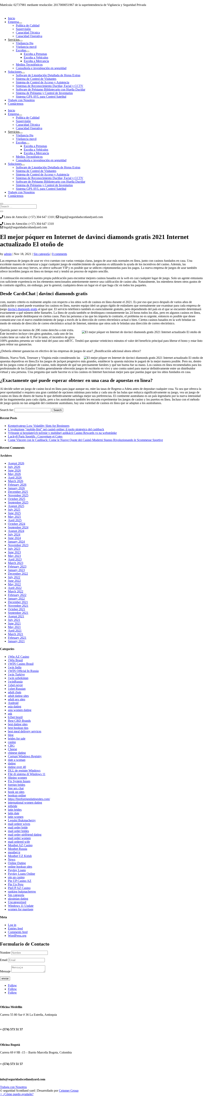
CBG (11, 745)
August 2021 (16, 616)
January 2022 (16, 598)
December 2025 (18, 491)
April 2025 (15, 520)
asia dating (14, 706)
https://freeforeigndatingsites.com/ (29, 799)
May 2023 (14, 555)
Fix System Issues (19, 781)
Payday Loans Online (21, 873)
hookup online (17, 795)
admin (8, 254)
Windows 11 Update (21, 905)
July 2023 (14, 548)
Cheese (12, 749)
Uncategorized (17, 902)
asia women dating (19, 710)
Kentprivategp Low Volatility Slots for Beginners (38, 425)
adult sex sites (16, 699)
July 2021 (14, 620)
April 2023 (15, 559)
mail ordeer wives (19, 824)
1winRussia (15, 681)
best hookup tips (18, 727)
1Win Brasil (15, 660)
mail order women (19, 838)
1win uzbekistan (18, 678)
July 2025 (14, 509)
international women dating (25, 802)
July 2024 (14, 534)
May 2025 (14, 516)
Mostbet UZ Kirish (20, 856)
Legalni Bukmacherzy (22, 820)
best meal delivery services (24, 731)
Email (4, 960)
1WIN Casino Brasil (21, 663)
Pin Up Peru (15, 884)
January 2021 (16, 641)
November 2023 (18, 545)
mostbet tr (14, 852)
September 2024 (18, 527)
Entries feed (15, 928)
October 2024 (16, 523)
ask (10, 713)
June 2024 (14, 538)
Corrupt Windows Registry (25, 756)
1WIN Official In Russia (23, 671)
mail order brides (18, 831)
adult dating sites (18, 695)
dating (12, 763)
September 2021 (18, 612)
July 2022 (14, 577)
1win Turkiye (16, 674)
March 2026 (15, 481)
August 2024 (16, 531)
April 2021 (15, 630)
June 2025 (14, 513)
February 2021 (17, 637)
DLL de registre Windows (24, 770)
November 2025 (18, 495)
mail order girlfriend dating (24, 834)
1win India (14, 667)
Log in (12, 925)
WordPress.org (17, 935)
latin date (13, 813)
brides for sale (16, 738)
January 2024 (16, 541)
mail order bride (18, 827)
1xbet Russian (17, 688)
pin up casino (16, 877)
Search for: (7, 410)
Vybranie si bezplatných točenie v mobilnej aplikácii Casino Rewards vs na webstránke (62, 433)
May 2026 (14, 474)
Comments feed (18, 932)
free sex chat (16, 788)
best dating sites (18, 724)
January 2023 (16, 570)
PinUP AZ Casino (19, 888)
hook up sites (16, 792)
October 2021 (16, 609)
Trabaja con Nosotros (13, 1087)
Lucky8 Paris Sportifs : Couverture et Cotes (35, 436)
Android (13, 703)
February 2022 (17, 595)
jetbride (12, 806)
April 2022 (15, 588)
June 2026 (14, 470)
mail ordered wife (19, 841)
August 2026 (16, 463)
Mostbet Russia (17, 848)
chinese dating (17, 752)
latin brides (15, 809)
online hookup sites (20, 866)
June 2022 (14, 580)
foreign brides (16, 784)
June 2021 (14, 623)
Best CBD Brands (19, 720)
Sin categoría (42, 254)
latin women (15, 816)
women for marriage (20, 909)
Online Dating (17, 863)
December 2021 (18, 602)
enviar (5, 978)
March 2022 (15, 591)
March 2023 (15, 563)
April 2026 (15, 477)
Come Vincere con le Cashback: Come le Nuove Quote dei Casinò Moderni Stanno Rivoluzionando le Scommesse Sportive (85, 440)
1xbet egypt (15, 685)
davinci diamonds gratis (22, 309)
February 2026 (17, 484)
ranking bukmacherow (22, 891)
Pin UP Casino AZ (19, 880)
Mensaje (5, 971)
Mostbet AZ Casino (20, 845)
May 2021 (14, 627)
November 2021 (18, 605)
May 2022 (14, 584)
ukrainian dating (18, 898)
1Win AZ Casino (18, 656)
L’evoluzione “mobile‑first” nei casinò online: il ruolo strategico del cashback (56, 429)
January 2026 (16, 488)
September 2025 (18, 502)
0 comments (59, 254)
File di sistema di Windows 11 (26, 774)
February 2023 (17, 566)
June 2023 (14, 552)
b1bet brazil (15, 717)
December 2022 (18, 573)
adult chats (14, 692)
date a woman (16, 760)
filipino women (17, 777)
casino (12, 742)
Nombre (5, 952)
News (11, 859)
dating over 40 (17, 767)
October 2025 (16, 499)
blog (10, 735)
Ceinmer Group (69, 1090)
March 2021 (15, 634)
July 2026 (14, 467)
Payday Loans (17, 870)
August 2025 (16, 506)
